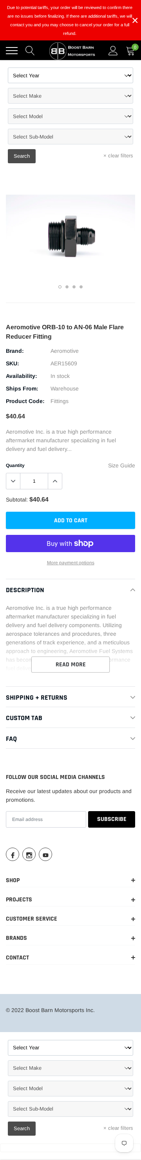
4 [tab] (81, 286)
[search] (30, 50)
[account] (113, 50)
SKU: (12, 363)
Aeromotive (65, 351)
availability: (21, 376)
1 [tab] (59, 286)
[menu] (12, 51)
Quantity (15, 465)
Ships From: (22, 388)
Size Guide (121, 465)
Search (22, 156)
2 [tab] (67, 286)
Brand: (15, 351)
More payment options (70, 562)
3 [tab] (74, 286)
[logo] (72, 50)
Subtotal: (17, 499)
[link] (12, 854)
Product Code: (25, 401)
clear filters (118, 156)
